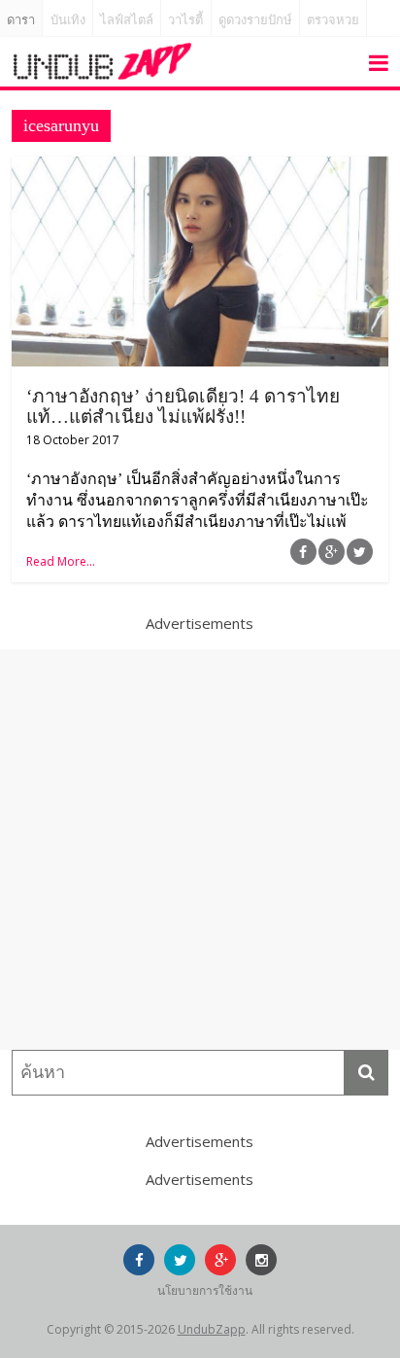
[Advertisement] (200, 849)
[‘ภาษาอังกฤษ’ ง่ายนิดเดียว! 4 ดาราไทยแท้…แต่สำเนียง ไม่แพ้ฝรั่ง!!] (199, 168)
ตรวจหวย (333, 20)
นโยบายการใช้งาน (204, 1290)
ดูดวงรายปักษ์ (255, 20)
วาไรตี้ (185, 20)
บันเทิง (67, 20)
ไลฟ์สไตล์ (126, 20)
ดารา (21, 20)
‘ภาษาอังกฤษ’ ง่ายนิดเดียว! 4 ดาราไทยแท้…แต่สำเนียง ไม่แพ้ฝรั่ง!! (183, 406)
